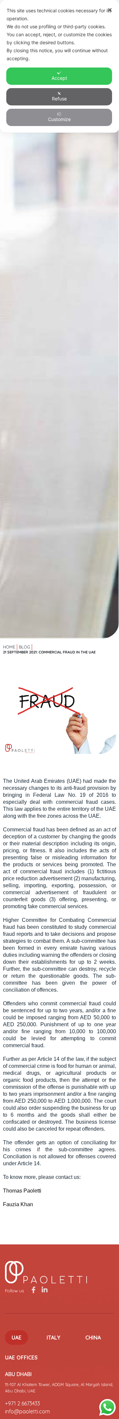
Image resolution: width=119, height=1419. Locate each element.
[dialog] (59, 66)
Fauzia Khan (18, 1204)
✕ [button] (109, 9)
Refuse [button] (59, 98)
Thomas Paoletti (22, 1191)
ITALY (53, 1337)
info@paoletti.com (27, 1411)
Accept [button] (59, 78)
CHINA (93, 1337)
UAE (16, 1337)
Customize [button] (59, 119)
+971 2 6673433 (22, 1403)
